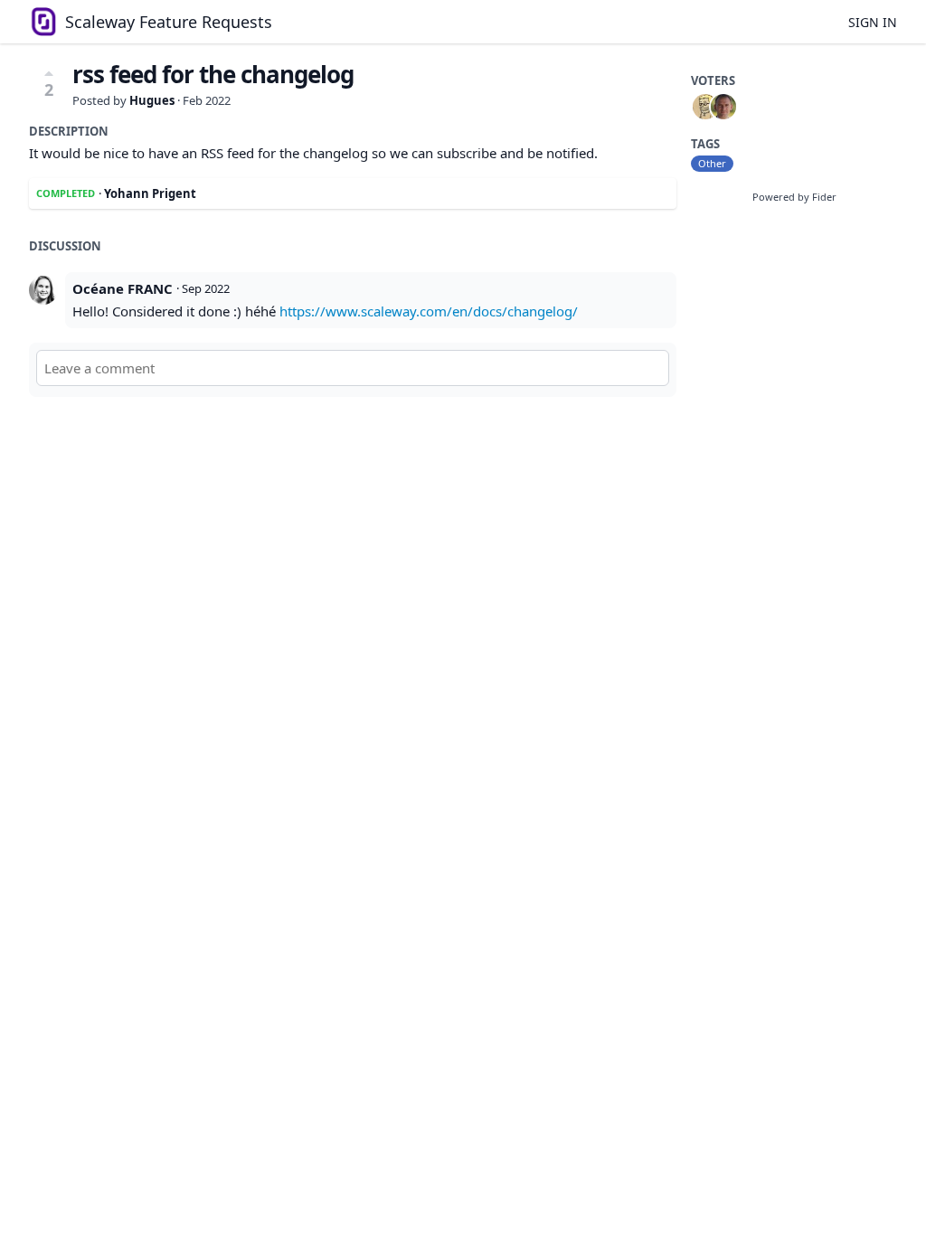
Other (712, 163)
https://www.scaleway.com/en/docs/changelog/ (428, 311)
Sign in (872, 22)
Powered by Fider (794, 196)
